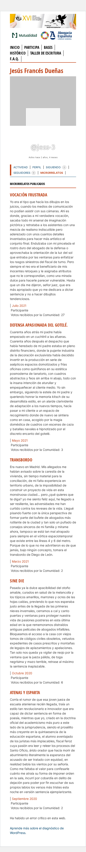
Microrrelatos (51, 172)
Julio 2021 (19, 305)
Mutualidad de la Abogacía (25, 35)
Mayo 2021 (20, 440)
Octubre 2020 (22, 673)
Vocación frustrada (28, 195)
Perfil (36, 167)
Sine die (17, 581)
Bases (48, 47)
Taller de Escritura (45, 53)
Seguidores (23, 172)
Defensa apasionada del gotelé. (39, 325)
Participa (31, 47)
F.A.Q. (14, 58)
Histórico (18, 53)
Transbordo (21, 460)
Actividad (20, 167)
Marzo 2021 (20, 561)
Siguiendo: (55, 167)
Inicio (15, 47)
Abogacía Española (56, 35)
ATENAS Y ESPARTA (25, 692)
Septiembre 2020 (24, 799)
